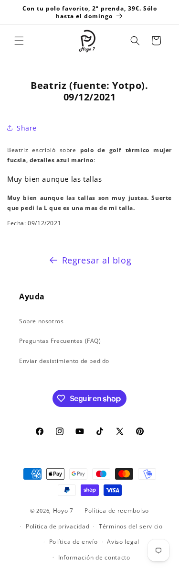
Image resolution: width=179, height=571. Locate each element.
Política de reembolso (116, 510)
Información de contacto (94, 557)
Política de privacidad (57, 526)
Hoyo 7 (63, 510)
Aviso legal (123, 542)
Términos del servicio (131, 526)
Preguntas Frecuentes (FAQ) (60, 341)
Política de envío (73, 542)
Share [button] (27, 127)
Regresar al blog (97, 260)
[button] (19, 40)
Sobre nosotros (41, 321)
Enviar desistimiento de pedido (64, 361)
